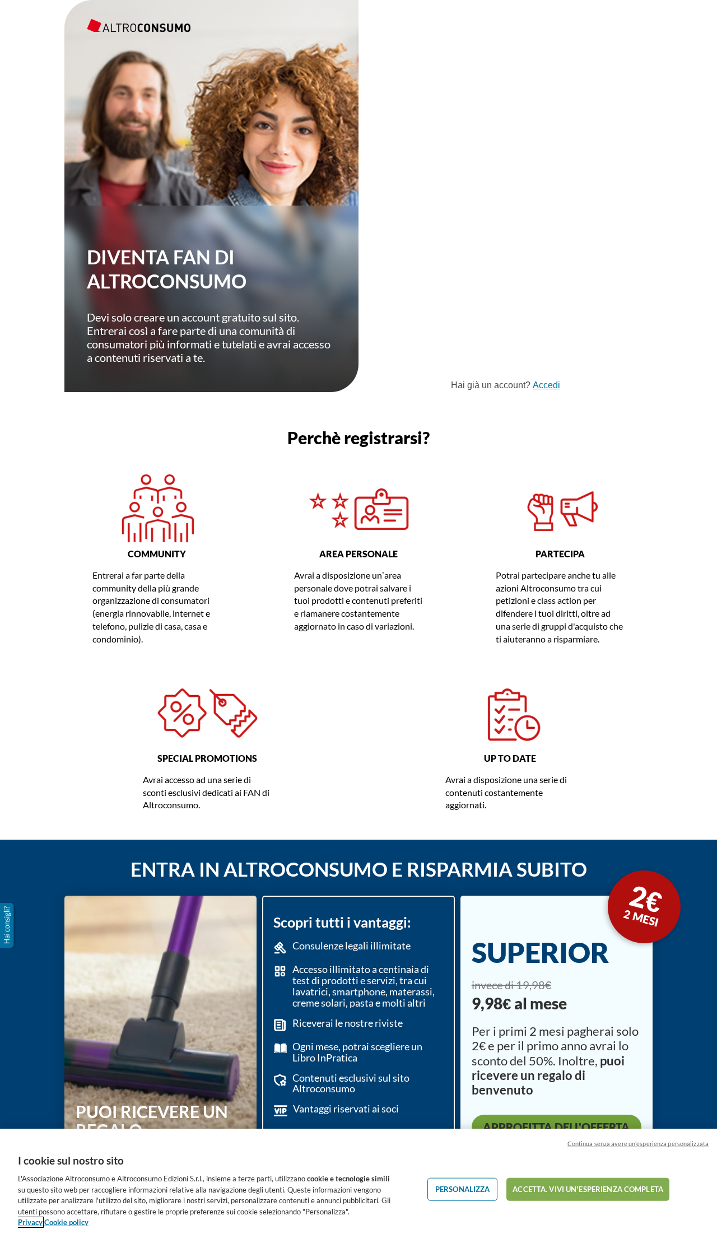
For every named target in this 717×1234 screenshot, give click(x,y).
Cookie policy (66, 1222)
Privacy (30, 1222)
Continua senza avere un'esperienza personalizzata (638, 1143)
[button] (8, 925)
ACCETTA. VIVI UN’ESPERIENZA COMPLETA (588, 1188)
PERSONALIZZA (462, 1188)
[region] (358, 1181)
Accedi (546, 385)
